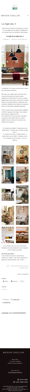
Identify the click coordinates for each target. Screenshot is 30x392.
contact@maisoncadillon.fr (15, 372)
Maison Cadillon (10, 15)
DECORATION (6, 302)
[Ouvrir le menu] (28, 15)
